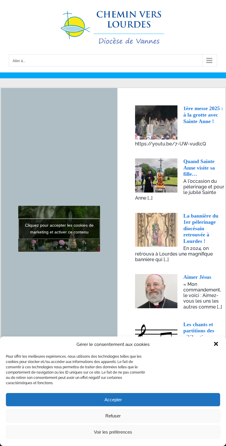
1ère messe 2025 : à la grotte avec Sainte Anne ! (203, 114)
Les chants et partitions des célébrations (198, 330)
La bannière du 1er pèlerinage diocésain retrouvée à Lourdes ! (200, 228)
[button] (216, 344)
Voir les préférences (113, 432)
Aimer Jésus (197, 277)
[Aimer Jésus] (156, 291)
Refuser (113, 415)
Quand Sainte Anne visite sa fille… (199, 167)
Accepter (113, 399)
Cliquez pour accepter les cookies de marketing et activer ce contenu (59, 228)
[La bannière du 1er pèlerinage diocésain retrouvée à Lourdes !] (156, 230)
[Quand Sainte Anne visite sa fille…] (156, 175)
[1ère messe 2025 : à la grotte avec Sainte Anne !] (156, 122)
